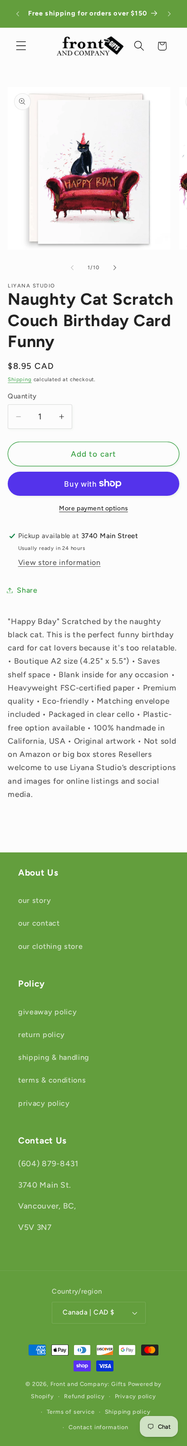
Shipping (19, 379)
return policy (41, 1034)
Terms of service (71, 1411)
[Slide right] (115, 267)
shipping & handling (53, 1057)
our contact (39, 923)
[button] (21, 46)
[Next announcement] (169, 14)
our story (34, 900)
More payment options (93, 508)
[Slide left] (72, 267)
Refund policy (84, 1396)
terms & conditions (52, 1080)
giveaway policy (47, 1012)
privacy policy (44, 1103)
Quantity (22, 396)
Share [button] (27, 590)
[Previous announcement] (18, 14)
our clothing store (50, 946)
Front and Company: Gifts (88, 1384)
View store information (59, 562)
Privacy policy (135, 1396)
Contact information (98, 1427)
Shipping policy (128, 1411)
